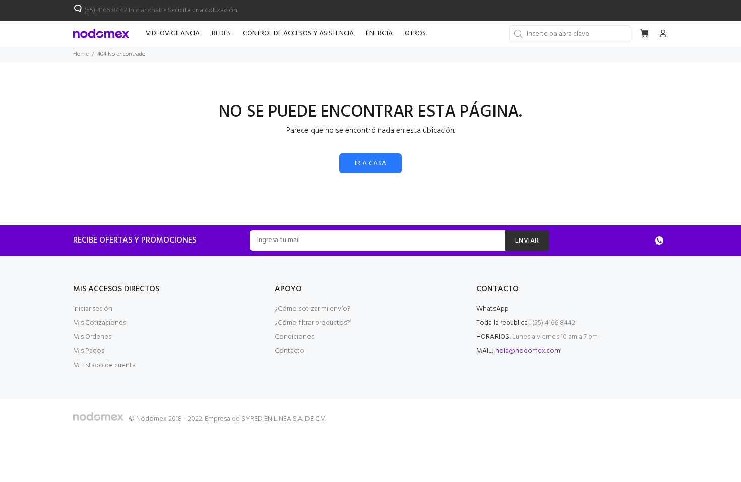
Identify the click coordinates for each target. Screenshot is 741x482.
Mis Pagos (88, 351)
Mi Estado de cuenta (104, 365)
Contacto (289, 351)
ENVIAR (527, 241)
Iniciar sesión (92, 309)
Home (81, 54)
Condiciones (294, 337)
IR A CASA (371, 163)
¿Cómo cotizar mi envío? (313, 309)
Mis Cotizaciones (99, 323)
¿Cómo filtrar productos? (312, 323)
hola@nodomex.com (527, 351)
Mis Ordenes (92, 337)
